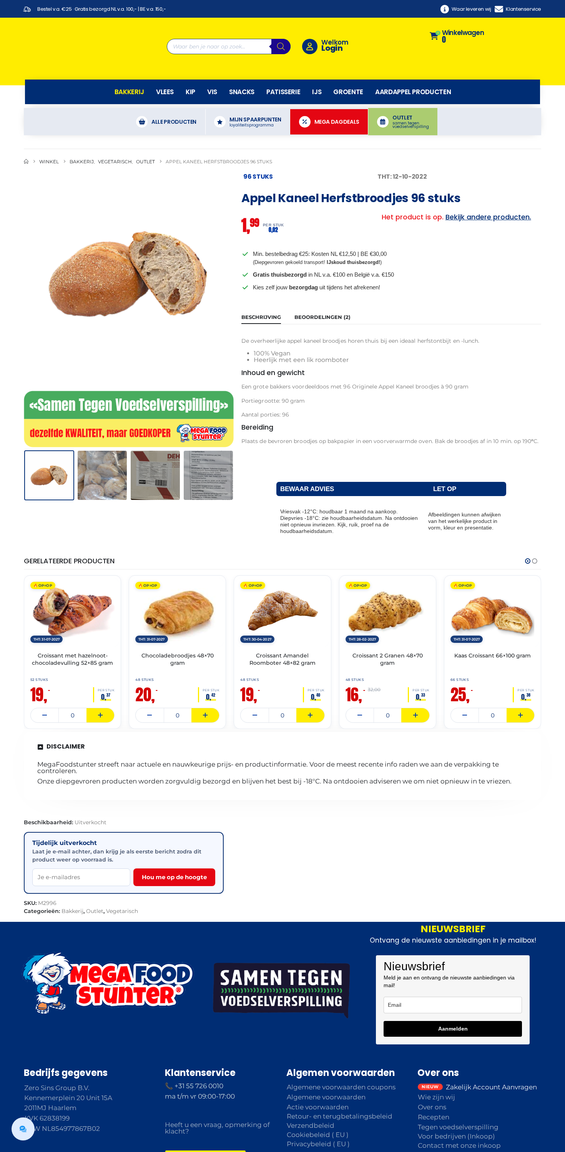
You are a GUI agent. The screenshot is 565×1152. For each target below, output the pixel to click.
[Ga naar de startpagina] (26, 143)
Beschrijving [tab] (261, 298)
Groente (348, 73)
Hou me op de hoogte (174, 858)
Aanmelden (453, 1010)
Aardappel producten (413, 73)
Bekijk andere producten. (488, 198)
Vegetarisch (122, 892)
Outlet (94, 892)
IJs (316, 73)
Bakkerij (129, 73)
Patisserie (283, 73)
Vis (212, 73)
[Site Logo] (72, 37)
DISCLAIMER (66, 728)
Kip (190, 73)
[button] (26, 255)
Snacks (241, 73)
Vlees (165, 73)
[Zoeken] (281, 37)
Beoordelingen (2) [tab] (322, 298)
